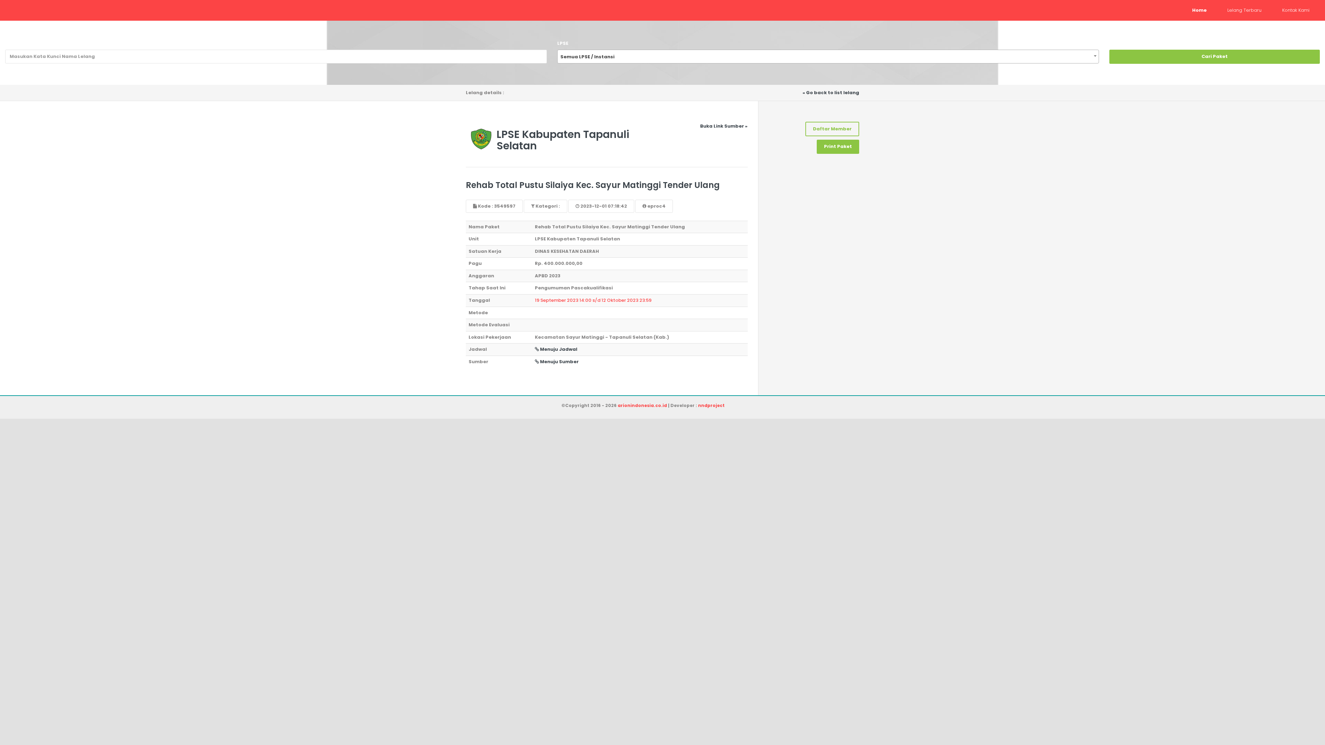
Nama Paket (20, 43)
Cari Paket (1214, 56)
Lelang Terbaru (1244, 10)
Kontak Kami (1295, 10)
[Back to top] (1295, 715)
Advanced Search (1297, 73)
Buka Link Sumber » (723, 126)
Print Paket (838, 146)
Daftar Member (832, 129)
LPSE (562, 43)
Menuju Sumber (559, 361)
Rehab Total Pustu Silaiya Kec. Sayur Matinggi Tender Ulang (593, 185)
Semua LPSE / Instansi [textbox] (587, 56)
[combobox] (828, 56)
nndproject (711, 405)
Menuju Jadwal (558, 349)
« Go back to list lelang (831, 92)
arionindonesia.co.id (642, 405)
